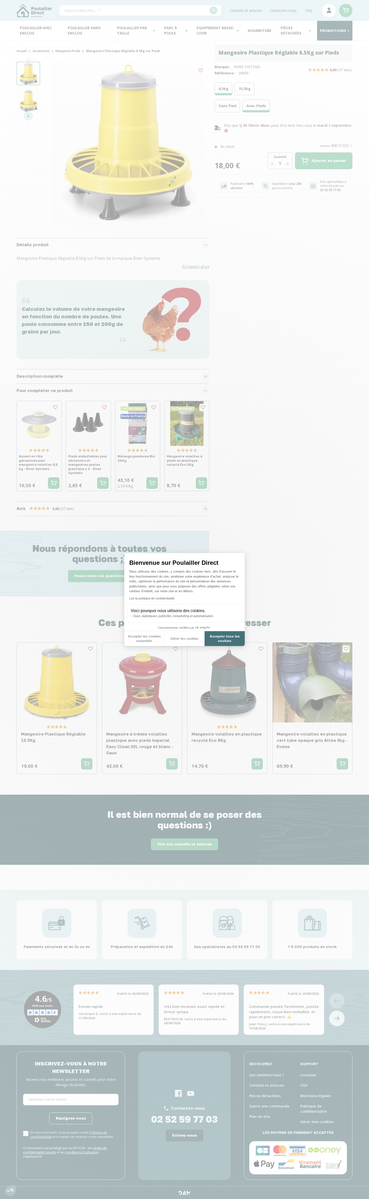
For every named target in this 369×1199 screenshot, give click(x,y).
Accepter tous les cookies (225, 638)
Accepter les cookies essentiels (144, 638)
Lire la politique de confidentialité (151, 598)
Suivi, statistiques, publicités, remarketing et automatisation (173, 616)
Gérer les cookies (184, 638)
